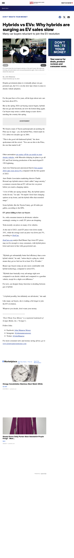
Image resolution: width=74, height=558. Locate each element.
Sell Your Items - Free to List (25, 362)
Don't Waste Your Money (15, 17)
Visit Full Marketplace (37, 362)
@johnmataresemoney (23, 333)
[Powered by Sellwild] (43, 473)
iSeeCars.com (8, 240)
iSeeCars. (15, 235)
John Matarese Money (22, 330)
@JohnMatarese (18, 336)
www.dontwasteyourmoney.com (14, 343)
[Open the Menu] (3, 3)
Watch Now (66, 3)
